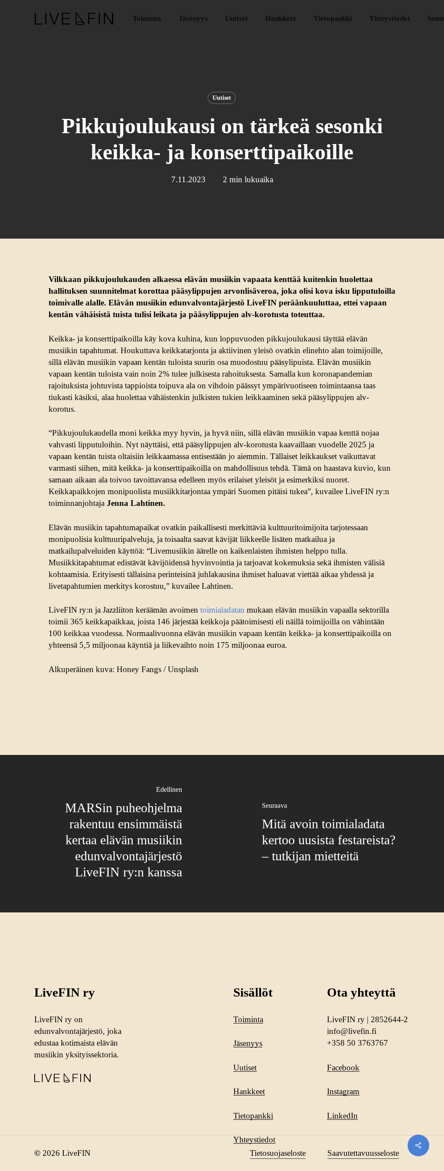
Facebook (343, 1067)
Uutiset (221, 98)
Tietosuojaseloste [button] (278, 1153)
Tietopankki (253, 1115)
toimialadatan (222, 609)
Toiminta (248, 1019)
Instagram (343, 1091)
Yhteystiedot (254, 1139)
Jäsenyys (247, 1043)
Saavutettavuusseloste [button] (363, 1153)
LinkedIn (342, 1115)
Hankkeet (249, 1091)
